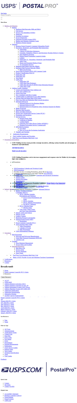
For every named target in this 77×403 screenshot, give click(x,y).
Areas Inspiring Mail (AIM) (24, 224)
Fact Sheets (8, 339)
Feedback (3, 359)
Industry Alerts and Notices (24, 213)
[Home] (30, 8)
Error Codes (8, 337)
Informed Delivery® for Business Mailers (32, 103)
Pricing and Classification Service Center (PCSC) (30, 113)
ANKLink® (8, 282)
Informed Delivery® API (27, 105)
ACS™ (7, 280)
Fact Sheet (23, 128)
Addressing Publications (12, 290)
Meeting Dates (27, 208)
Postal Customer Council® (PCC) (26, 223)
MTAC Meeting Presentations (32, 202)
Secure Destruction (21, 38)
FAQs (6, 341)
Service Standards (21, 251)
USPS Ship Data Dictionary (28, 83)
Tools (6, 354)
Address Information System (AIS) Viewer (17, 287)
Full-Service (19, 31)
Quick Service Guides (11, 348)
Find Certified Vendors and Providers (24, 136)
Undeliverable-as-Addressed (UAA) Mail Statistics (31, 96)
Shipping (14, 44)
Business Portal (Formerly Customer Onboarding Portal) (32, 46)
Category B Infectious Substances (30, 51)
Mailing (14, 27)
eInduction (19, 34)
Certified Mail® (24, 122)
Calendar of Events (25, 228)
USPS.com (8, 400)
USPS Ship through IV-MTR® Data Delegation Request (36, 85)
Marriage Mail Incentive (23, 110)
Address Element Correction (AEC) (15, 284)
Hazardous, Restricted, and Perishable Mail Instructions (32, 48)
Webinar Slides (20, 177)
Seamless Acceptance (22, 36)
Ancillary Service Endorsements (14, 295)
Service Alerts (20, 250)
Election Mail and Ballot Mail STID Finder (28, 98)
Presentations (8, 342)
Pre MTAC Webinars (29, 204)
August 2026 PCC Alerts (8, 301)
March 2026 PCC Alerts (8, 309)
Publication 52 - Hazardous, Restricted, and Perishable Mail (37, 59)
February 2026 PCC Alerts (9, 311)
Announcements (9, 331)
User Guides (8, 356)
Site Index (4, 13)
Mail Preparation (17, 234)
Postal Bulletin (9, 397)
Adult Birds (23, 49)
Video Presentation (25, 226)
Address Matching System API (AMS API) (17, 289)
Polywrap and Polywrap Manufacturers (27, 236)
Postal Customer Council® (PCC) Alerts (16, 272)
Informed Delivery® (22, 101)
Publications (8, 346)
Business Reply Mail (26, 118)
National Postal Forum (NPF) (24, 219)
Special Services (20, 117)
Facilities (14, 241)
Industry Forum (9, 189)
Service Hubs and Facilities (24, 245)
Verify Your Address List (23, 91)
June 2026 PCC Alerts (7, 304)
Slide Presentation (25, 229)
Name (6, 322)
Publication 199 (20, 75)
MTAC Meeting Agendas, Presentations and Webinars (28, 195)
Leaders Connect (21, 216)
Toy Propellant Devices (26, 64)
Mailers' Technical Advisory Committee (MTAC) (24, 191)
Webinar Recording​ (21, 179)
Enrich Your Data (21, 93)
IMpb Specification (25, 69)
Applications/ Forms (11, 332)
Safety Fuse (23, 61)
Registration (23, 221)
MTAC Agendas (28, 201)
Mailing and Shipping (11, 26)
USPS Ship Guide (25, 86)
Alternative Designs (10, 294)
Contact (7, 262)
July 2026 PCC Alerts (7, 303)
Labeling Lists (20, 239)
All (2, 299)
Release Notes (9, 349)
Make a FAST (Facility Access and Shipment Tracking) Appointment (33, 257)
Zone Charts (19, 253)
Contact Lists (8, 334)
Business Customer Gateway (13, 395)
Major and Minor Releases (23, 112)
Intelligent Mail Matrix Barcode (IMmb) (27, 66)
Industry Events (20, 214)
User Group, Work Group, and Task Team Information (28, 210)
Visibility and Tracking (22, 132)
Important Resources (18, 246)
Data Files (8, 336)
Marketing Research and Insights (25, 218)
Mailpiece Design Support (23, 43)
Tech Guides (8, 351)
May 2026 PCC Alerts (7, 306)
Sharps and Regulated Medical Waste (31, 63)
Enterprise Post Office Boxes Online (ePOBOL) (34, 123)
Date (6, 320)
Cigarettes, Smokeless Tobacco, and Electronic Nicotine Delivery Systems (41, 53)
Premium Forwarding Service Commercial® (33, 125)
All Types (7, 329)
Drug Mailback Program (27, 54)
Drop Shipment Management (24, 243)
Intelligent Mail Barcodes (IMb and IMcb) (28, 29)
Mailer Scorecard (21, 108)
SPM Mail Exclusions (22, 127)
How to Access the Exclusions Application (32, 130)
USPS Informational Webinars (25, 231)
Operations (8, 233)
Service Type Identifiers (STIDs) (25, 32)
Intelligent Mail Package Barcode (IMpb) (28, 68)
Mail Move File (20, 248)
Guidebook (19, 174)
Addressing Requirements (20, 134)
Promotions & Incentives (12, 139)
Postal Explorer (9, 399)
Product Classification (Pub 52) (25, 73)
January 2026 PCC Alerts (8, 313)
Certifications (8, 259)
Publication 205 (20, 76)
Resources (8, 261)
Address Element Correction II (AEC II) (16, 285)
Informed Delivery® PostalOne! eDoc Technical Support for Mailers (40, 106)
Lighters (22, 58)
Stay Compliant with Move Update (26, 95)
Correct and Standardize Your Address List (28, 90)
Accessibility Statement (11, 394)
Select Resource (6, 277)
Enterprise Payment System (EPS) (26, 39)
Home (6, 270)
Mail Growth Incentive (19, 151)
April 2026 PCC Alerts (7, 308)
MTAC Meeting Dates (26, 206)
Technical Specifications (12, 353)
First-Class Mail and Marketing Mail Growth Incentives (32, 100)
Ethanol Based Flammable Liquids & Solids (33, 56)
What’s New (19, 176)
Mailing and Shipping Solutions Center (27, 41)
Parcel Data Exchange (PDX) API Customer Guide (31, 71)
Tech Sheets (19, 78)
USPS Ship (19, 80)
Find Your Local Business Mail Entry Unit (25, 138)
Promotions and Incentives (23, 115)
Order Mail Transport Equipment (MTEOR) (29, 238)
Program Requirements (11, 344)
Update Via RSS (9, 386)
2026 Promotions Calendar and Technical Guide (28, 168)
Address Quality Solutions (20, 88)
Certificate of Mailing (26, 120)
